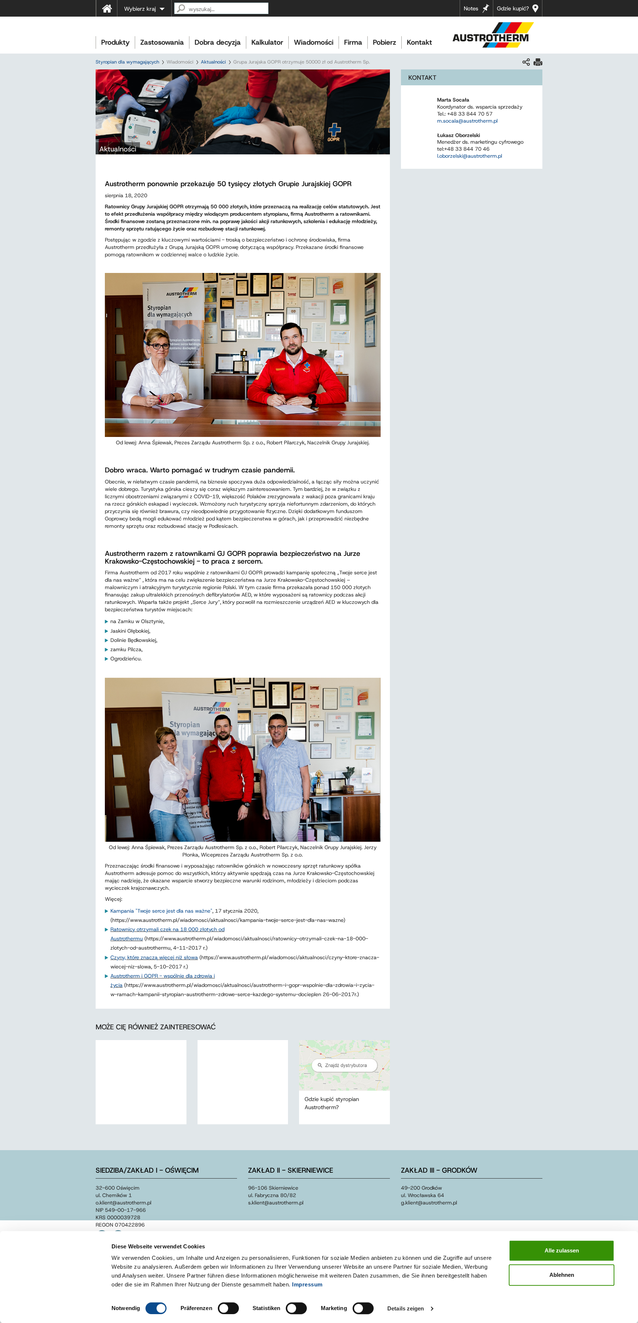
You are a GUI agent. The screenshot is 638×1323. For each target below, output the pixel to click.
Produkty (115, 42)
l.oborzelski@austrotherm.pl (469, 156)
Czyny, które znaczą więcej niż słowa (154, 957)
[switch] (228, 1308)
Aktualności (213, 62)
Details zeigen (405, 1308)
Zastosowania (162, 42)
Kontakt (419, 42)
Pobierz (384, 42)
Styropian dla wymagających (127, 62)
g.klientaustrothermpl (429, 1202)
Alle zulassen (562, 1250)
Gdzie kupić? (513, 8)
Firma (353, 42)
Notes (471, 8)
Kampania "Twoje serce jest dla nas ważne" (161, 910)
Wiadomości (313, 42)
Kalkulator (267, 42)
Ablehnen (561, 1275)
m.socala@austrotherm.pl (467, 120)
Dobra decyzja (218, 42)
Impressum (307, 1284)
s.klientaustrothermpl (275, 1202)
